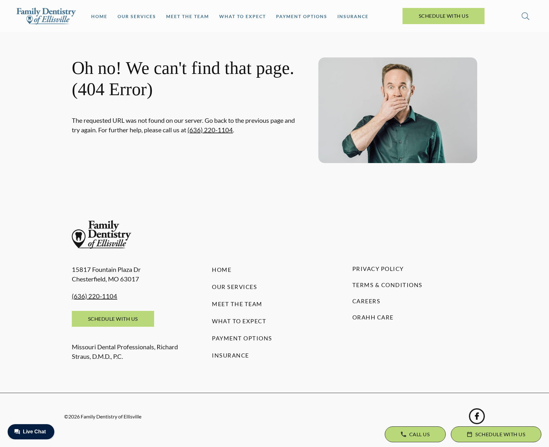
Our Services (137, 16)
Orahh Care (373, 317)
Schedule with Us (444, 16)
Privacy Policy (378, 268)
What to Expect (242, 16)
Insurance (353, 16)
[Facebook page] (477, 416)
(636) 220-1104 (210, 130)
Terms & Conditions (387, 284)
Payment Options (301, 16)
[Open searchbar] (525, 16)
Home (99, 16)
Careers (366, 301)
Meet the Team (187, 16)
